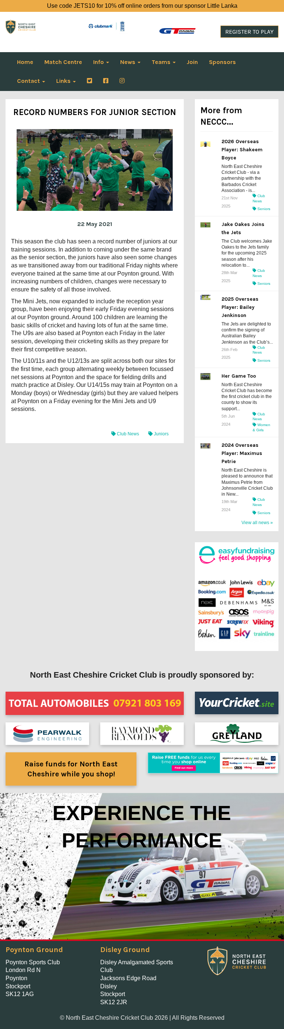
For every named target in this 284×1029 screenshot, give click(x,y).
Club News (128, 433)
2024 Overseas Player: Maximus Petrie (242, 453)
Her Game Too (239, 376)
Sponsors (222, 61)
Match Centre (63, 61)
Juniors (161, 433)
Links (64, 80)
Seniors (263, 209)
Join (192, 61)
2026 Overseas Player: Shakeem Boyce (242, 149)
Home (25, 61)
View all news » (257, 522)
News (128, 61)
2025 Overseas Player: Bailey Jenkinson (240, 307)
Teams (162, 61)
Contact (29, 80)
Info (99, 61)
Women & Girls (261, 427)
